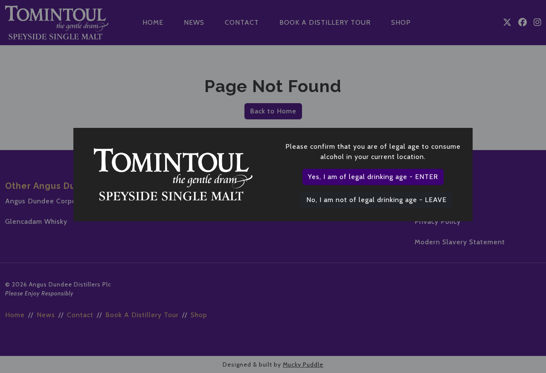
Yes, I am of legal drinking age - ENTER (373, 177)
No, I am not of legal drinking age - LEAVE (376, 200)
